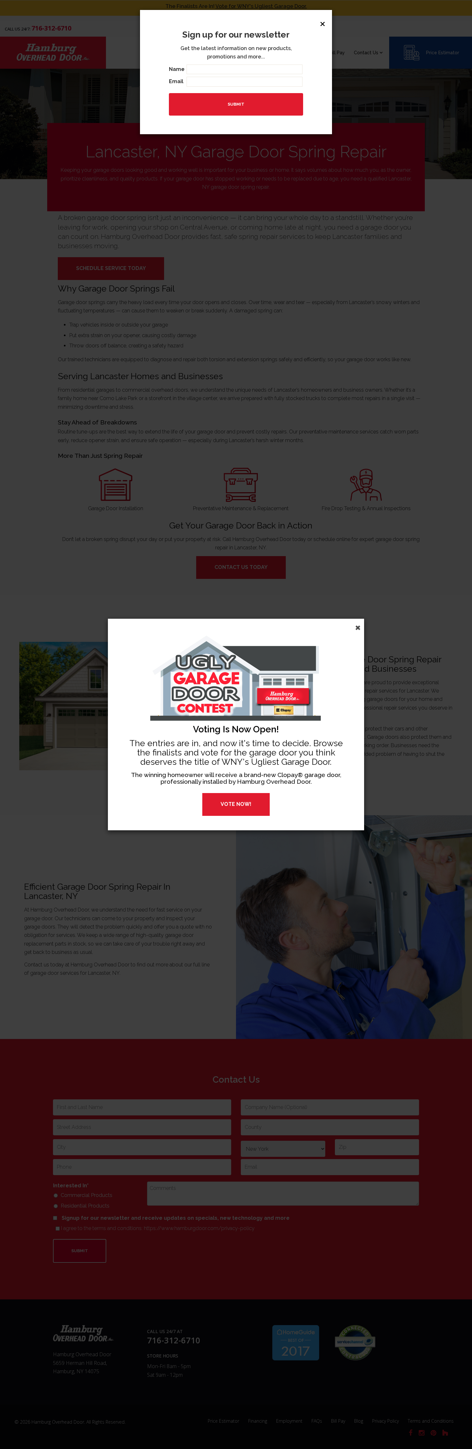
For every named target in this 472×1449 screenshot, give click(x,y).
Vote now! (236, 804)
